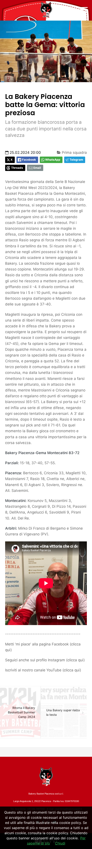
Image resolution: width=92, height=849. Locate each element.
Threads (17, 167)
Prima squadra (74, 152)
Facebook (29, 159)
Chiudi (60, 843)
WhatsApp (52, 159)
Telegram (76, 159)
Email (37, 167)
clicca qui (75, 660)
